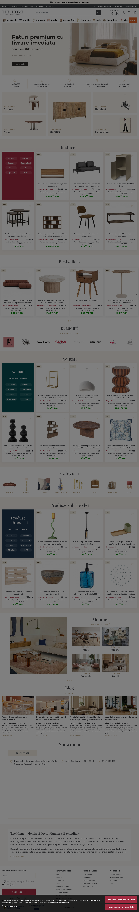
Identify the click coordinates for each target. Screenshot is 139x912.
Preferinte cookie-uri (10, 906)
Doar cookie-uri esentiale (121, 907)
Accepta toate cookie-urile (121, 899)
